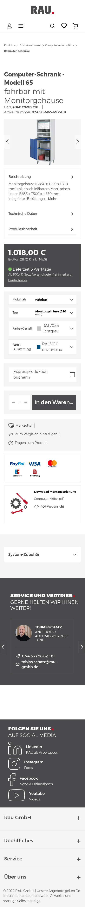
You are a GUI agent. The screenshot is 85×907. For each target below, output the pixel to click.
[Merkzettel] (64, 26)
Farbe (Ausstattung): (22, 347)
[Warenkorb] (75, 26)
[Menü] (20, 26)
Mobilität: (19, 299)
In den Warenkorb (55, 402)
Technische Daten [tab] (22, 214)
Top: (15, 312)
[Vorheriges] (7, 142)
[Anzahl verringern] (13, 402)
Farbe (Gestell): (23, 328)
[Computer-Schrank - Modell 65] (42, 142)
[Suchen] (53, 26)
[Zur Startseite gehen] (42, 10)
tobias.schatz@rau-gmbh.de (39, 664)
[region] (42, 142)
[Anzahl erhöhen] (26, 402)
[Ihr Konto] (9, 26)
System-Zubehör (23, 554)
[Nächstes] (78, 142)
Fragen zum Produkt (31, 443)
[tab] (41, 187)
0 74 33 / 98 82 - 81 (38, 656)
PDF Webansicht (52, 506)
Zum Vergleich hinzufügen (36, 434)
